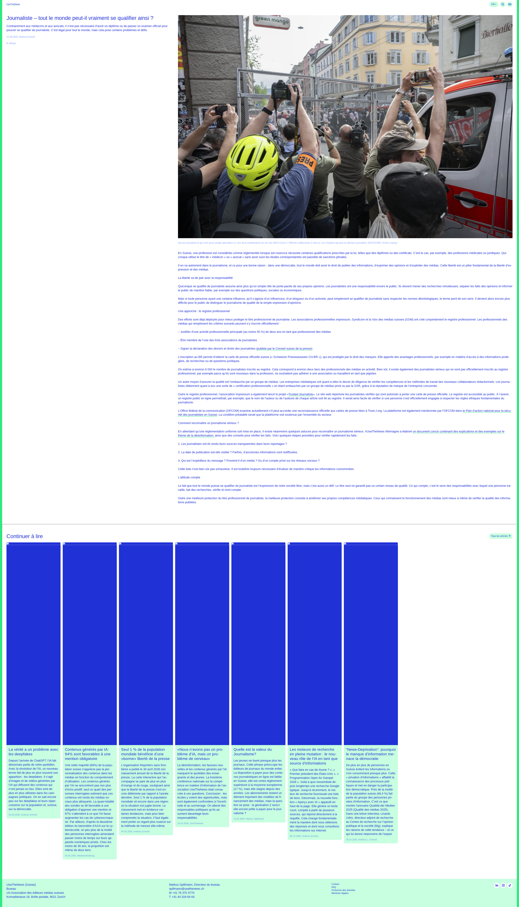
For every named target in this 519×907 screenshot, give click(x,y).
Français (493, 4)
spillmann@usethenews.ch (186, 888)
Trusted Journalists (300, 394)
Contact (335, 884)
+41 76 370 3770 (183, 892)
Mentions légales (340, 893)
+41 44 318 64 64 (183, 896)
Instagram (503, 885)
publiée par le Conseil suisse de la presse (284, 348)
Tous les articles (499, 536)
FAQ (334, 887)
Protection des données (343, 890)
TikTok (510, 885)
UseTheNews (13, 4)
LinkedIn (497, 885)
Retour (12, 43)
